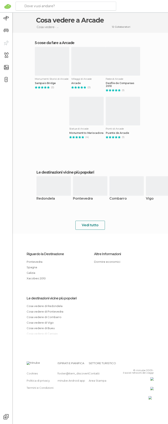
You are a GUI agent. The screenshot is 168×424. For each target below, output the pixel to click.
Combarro (118, 198)
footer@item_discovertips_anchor (80, 373)
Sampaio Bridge (45, 83)
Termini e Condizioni (40, 387)
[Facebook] (135, 364)
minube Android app (71, 380)
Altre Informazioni (107, 254)
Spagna (32, 267)
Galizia (31, 272)
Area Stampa (97, 380)
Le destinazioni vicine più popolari (65, 172)
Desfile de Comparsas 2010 (120, 85)
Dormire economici (107, 261)
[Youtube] (151, 364)
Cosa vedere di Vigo (40, 322)
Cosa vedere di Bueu (41, 328)
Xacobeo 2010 (36, 278)
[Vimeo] (146, 364)
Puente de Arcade (117, 133)
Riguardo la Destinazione (45, 254)
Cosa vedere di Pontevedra (45, 311)
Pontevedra (83, 198)
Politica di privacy (38, 380)
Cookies (32, 373)
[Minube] (7, 6)
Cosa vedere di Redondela (44, 306)
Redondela (45, 198)
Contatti (94, 373)
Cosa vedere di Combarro (44, 317)
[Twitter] (140, 364)
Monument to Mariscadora (86, 133)
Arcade (76, 83)
